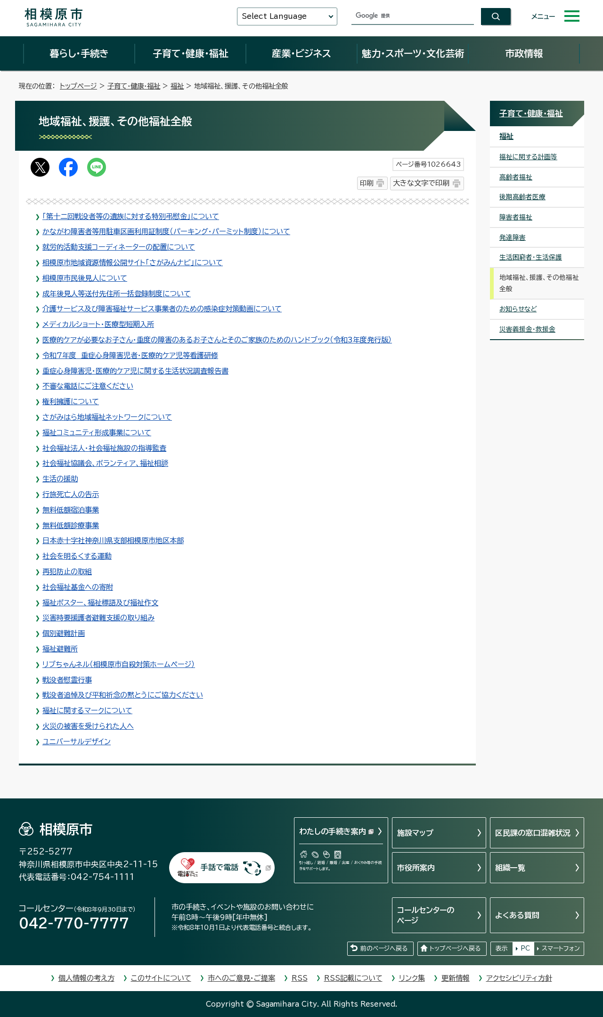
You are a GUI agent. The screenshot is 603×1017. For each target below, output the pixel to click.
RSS (300, 978)
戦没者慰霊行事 (67, 679)
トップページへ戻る (455, 948)
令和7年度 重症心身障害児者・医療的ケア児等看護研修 (130, 355)
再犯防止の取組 (67, 571)
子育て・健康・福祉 (190, 53)
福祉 (177, 85)
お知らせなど (518, 309)
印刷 (366, 183)
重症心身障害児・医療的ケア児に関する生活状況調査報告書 (135, 370)
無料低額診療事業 (70, 525)
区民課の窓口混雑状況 (532, 833)
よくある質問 (517, 915)
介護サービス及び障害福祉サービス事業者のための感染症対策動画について (162, 308)
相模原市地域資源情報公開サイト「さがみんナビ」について (132, 262)
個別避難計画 (63, 633)
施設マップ (415, 833)
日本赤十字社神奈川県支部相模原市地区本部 (113, 540)
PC (525, 948)
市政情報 (524, 53)
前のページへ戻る (383, 948)
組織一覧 (510, 867)
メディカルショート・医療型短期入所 (98, 324)
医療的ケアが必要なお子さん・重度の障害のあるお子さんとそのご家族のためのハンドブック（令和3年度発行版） (217, 339)
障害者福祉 (515, 217)
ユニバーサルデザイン (76, 741)
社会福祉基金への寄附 (77, 587)
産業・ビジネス (301, 53)
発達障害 (512, 237)
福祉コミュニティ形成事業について (96, 432)
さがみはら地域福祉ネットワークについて (107, 417)
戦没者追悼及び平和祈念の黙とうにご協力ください (122, 695)
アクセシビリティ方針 (519, 978)
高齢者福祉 (515, 177)
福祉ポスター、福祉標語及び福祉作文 (100, 602)
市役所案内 (416, 867)
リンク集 (412, 978)
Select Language (274, 16)
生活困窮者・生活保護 (530, 257)
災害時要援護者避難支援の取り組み (98, 617)
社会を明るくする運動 (77, 556)
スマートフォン (561, 948)
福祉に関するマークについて (87, 710)
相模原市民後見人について (84, 278)
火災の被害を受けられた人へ (88, 726)
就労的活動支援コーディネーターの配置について (118, 247)
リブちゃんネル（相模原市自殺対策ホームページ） (118, 664)
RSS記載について (353, 978)
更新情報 (455, 978)
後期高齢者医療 (522, 197)
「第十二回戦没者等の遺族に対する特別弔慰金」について (130, 216)
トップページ (78, 85)
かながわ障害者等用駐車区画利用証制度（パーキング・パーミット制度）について (166, 231)
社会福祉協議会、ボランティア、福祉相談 (105, 463)
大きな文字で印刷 (421, 183)
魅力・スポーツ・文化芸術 (413, 53)
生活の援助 (60, 478)
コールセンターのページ (425, 915)
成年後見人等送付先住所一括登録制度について (116, 293)
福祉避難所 (60, 648)
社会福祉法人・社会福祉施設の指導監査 (104, 448)
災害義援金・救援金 (527, 329)
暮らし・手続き (79, 53)
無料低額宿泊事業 (70, 509)
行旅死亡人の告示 (70, 494)
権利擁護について (70, 401)
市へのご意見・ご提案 (241, 978)
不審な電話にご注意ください (87, 386)
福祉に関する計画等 (528, 157)
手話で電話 (219, 867)
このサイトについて (161, 978)
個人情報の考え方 (86, 978)
